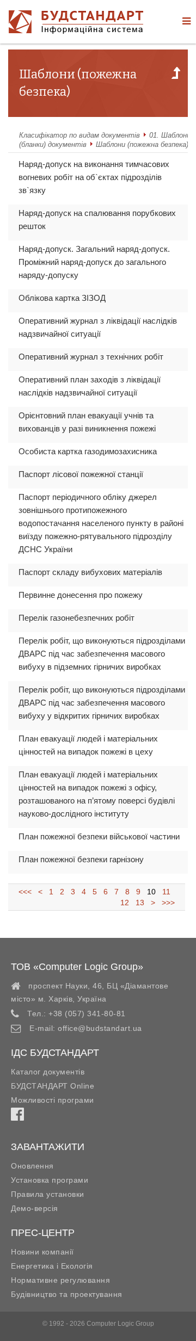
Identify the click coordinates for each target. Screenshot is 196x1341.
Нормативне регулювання (60, 1280)
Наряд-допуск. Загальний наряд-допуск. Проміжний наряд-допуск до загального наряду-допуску (94, 262)
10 (151, 891)
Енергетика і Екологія (52, 1266)
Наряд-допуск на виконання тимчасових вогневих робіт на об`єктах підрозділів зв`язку (94, 177)
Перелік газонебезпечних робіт (76, 617)
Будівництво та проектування (66, 1294)
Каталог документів (47, 1071)
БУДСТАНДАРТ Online (52, 1086)
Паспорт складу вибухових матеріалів (90, 572)
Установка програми (49, 1180)
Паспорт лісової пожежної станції (81, 474)
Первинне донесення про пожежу (81, 595)
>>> (166, 902)
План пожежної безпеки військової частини (99, 836)
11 (166, 891)
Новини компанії (42, 1251)
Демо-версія (34, 1208)
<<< (28, 891)
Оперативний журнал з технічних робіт (91, 356)
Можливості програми (52, 1100)
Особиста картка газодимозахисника (88, 451)
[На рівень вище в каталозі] (175, 76)
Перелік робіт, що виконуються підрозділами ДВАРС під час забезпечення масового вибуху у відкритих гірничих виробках (102, 702)
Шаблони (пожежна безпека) (142, 144)
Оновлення (32, 1165)
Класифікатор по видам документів (79, 135)
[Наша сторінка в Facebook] (17, 1117)
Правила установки (47, 1194)
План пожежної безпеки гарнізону (81, 859)
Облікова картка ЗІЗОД (62, 297)
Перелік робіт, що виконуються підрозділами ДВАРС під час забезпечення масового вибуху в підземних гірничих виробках (102, 653)
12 (125, 902)
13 (139, 902)
